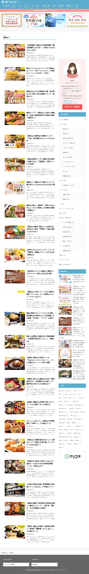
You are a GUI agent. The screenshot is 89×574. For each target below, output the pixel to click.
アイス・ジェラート (66, 208)
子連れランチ (75, 415)
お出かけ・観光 (65, 217)
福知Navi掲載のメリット (71, 103)
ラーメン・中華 (69, 143)
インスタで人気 (64, 394)
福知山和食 (78, 433)
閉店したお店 (64, 264)
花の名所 (67, 232)
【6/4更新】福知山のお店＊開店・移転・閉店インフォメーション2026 (79, 300)
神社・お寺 (67, 241)
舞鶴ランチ (63, 444)
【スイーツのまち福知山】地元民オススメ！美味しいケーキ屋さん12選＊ (79, 353)
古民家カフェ (68, 185)
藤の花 (70, 444)
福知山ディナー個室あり (66, 433)
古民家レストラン (64, 412)
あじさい (70, 390)
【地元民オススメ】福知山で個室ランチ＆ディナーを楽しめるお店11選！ (79, 321)
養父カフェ (78, 444)
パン (61, 204)
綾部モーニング (79, 437)
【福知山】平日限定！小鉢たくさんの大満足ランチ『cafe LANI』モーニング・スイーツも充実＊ (79, 311)
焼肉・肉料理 (68, 138)
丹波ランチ (63, 405)
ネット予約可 (63, 398)
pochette (62, 390)
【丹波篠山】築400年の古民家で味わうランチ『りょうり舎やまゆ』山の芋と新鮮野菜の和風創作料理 (79, 375)
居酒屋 (66, 152)
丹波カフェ (68, 401)
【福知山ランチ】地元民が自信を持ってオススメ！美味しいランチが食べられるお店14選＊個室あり (79, 290)
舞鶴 (72, 440)
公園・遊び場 (68, 227)
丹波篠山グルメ (80, 405)
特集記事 (67, 176)
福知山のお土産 (69, 429)
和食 (65, 129)
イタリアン (78, 390)
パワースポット (74, 398)
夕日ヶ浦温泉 (75, 412)
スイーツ (63, 190)
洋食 (65, 133)
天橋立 (83, 412)
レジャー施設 (68, 222)
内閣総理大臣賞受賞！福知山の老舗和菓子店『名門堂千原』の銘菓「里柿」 (79, 343)
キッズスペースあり (76, 394)
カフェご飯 (67, 157)
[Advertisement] (72, 45)
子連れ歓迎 (63, 419)
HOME (4, 552)
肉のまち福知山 (64, 440)
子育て (62, 255)
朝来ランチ (63, 426)
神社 (61, 429)
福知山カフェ (80, 429)
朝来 (69, 422)
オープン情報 (64, 119)
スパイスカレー (68, 166)
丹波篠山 (71, 405)
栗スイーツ (71, 426)
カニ (65, 171)
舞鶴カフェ (79, 440)
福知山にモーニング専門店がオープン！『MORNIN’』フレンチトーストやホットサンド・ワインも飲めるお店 (72, 332)
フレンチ (83, 398)
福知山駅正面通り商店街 (66, 437)
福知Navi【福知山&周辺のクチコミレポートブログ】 (41, 570)
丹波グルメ (77, 401)
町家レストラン (81, 426)
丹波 (61, 401)
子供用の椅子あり (64, 415)
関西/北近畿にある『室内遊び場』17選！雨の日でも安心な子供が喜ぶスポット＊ (79, 279)
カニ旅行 (66, 246)
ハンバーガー (68, 162)
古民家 (79, 408)
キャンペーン (64, 260)
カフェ (62, 180)
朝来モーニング (77, 422)
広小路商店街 (79, 419)
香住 (61, 447)
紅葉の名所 (67, 236)
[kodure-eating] (11, 20)
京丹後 (72, 408)
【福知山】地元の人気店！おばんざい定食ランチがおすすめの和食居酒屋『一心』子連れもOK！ (79, 364)
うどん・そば (68, 147)
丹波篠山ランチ (64, 408)
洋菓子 (66, 194)
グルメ (62, 124)
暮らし (62, 213)
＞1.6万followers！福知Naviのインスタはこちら (44, 10)
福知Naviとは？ (68, 100)
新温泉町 (62, 422)
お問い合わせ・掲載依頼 (72, 106)
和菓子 (66, 199)
